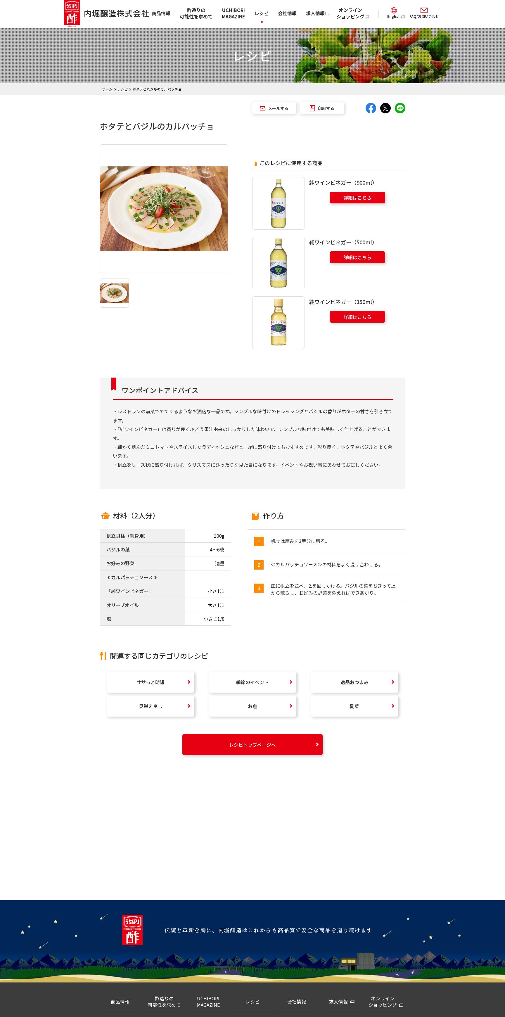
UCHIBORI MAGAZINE (233, 13)
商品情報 (161, 13)
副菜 (354, 706)
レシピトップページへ (252, 744)
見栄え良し (150, 706)
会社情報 (287, 13)
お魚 (252, 706)
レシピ (262, 13)
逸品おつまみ (354, 682)
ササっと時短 (150, 682)
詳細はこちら (357, 197)
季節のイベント (252, 682)
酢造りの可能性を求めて (196, 13)
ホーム (107, 89)
